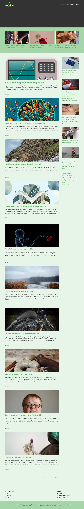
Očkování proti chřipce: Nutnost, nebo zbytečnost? (22, 334)
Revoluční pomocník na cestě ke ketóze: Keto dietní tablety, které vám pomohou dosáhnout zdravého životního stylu (70, 96)
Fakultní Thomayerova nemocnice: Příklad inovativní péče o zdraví (69, 73)
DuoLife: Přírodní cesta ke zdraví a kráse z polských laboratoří (25, 206)
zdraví (6, 92)
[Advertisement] (42, 16)
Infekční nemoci (62, 4)
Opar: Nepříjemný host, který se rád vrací (19, 291)
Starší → (56, 477)
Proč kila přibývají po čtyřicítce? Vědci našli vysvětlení (23, 164)
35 (44, 477)
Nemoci (72, 4)
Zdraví (77, 4)
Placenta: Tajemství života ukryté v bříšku (19, 249)
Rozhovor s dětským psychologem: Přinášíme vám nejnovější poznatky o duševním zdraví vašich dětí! (70, 164)
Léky (68, 4)
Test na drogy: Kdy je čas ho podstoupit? (18, 457)
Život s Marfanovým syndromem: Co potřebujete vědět (23, 415)
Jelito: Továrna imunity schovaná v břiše (18, 374)
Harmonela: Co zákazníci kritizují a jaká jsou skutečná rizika (25, 123)
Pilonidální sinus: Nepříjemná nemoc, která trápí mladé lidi (24, 83)
